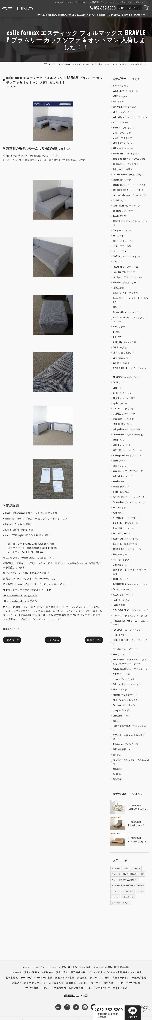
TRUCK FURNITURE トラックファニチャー (130, 641)
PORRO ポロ (118, 512)
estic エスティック (11, 628)
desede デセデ (119, 215)
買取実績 (117, 779)
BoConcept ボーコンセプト (126, 163)
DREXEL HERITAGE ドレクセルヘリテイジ (130, 223)
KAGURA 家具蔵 (120, 347)
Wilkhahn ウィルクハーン (125, 694)
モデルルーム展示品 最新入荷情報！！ (129, 736)
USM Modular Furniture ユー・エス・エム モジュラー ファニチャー (131, 661)
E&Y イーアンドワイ (122, 230)
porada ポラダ (119, 507)
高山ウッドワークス (123, 594)
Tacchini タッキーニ (122, 589)
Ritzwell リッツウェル (123, 528)
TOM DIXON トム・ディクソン (127, 629)
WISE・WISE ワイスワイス (125, 699)
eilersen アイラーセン (123, 240)
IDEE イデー (118, 337)
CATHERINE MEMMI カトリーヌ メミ (129, 190)
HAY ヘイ (117, 307)
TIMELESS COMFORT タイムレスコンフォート (131, 622)
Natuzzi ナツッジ (121, 486)
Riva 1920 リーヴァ (122, 533)
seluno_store (28, 557)
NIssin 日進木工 (121, 491)
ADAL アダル (118, 101)
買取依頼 (117, 768)
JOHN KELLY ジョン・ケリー (125, 342)
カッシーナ (116, 868)
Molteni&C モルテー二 (123, 476)
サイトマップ (120, 987)
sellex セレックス (121, 559)
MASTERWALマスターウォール (127, 450)
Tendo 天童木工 (120, 604)
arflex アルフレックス (123, 127)
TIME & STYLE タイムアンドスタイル (130, 615)
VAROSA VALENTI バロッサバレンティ (130, 668)
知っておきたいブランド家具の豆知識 (131, 761)
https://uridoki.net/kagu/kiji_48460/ (20, 595)
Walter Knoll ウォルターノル (126, 684)
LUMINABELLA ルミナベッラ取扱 (128, 434)
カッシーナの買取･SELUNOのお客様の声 (128, 885)
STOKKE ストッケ (121, 578)
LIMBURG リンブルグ (122, 424)
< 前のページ (12, 639)
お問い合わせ (127, 897)
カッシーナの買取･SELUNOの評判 (125, 879)
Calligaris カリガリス (123, 169)
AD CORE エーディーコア (124, 106)
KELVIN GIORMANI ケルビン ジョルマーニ (131, 370)
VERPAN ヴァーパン (122, 673)
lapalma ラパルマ (121, 403)
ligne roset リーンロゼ (123, 418)
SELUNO (16, 578)
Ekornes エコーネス (122, 245)
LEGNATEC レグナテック (124, 413)
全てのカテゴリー (122, 85)
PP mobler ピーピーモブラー (126, 517)
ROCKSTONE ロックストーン (126, 538)
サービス (115, 891)
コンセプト (135, 868)
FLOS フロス (118, 261)
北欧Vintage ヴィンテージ (125, 744)
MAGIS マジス (119, 439)
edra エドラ (118, 235)
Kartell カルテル (120, 357)
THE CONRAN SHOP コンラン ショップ (130, 610)
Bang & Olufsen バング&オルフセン (129, 158)
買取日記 (117, 774)
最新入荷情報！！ (122, 749)
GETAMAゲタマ (119, 287)
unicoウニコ (118, 654)
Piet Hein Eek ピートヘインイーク (129, 496)
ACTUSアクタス (120, 96)
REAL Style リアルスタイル (125, 523)
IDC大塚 (116, 331)
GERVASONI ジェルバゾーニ (125, 282)
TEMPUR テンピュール (123, 599)
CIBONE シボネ (119, 200)
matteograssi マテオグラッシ (127, 455)
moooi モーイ (119, 481)
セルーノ (115, 897)
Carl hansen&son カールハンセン (128, 174)
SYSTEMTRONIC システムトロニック (130, 584)
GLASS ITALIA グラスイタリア (126, 292)
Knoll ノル (117, 387)
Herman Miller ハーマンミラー (127, 312)
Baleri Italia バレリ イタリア (126, 153)
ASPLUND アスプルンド (124, 143)
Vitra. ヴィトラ (120, 689)
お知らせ (117, 720)
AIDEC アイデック (121, 111)
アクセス (140, 891)
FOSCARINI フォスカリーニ (125, 266)
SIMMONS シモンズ (122, 564)
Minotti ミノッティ (122, 465)
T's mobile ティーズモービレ (126, 649)
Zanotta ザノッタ (121, 715)
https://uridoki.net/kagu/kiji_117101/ (20, 601)
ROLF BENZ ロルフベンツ (125, 543)
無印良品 (117, 754)
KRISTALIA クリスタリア (124, 398)
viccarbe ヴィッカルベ (123, 679)
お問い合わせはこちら (129, 7)
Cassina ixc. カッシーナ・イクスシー (130, 184)
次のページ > (94, 639)
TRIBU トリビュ (120, 634)
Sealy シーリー (120, 554)
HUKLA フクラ (119, 326)
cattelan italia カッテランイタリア (129, 195)
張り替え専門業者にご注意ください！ (130, 727)
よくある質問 (127, 891)
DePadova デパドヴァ (123, 210)
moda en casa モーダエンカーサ (128, 470)
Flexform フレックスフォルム (127, 256)
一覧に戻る (53, 639)
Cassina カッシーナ (122, 179)
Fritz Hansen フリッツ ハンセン (127, 277)
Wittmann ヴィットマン (124, 705)
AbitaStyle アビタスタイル (125, 91)
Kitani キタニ (119, 382)
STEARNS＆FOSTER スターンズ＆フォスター (130, 571)
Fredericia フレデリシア (124, 271)
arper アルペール (121, 122)
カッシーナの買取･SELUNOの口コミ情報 (128, 874)
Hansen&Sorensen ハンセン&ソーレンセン (131, 299)
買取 (126, 868)
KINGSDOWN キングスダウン (126, 377)
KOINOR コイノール (122, 392)
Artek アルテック (122, 132)
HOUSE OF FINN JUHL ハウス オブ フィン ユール (130, 319)
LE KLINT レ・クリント (123, 408)
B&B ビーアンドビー (123, 148)
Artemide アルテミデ (122, 137)
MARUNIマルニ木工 (122, 445)
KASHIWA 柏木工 (121, 362)
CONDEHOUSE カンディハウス (127, 205)
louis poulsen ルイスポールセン (127, 429)
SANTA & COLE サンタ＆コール (127, 548)
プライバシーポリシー (121, 902)
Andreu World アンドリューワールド (130, 117)
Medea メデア (119, 460)
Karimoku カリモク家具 (124, 352)
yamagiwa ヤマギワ (122, 710)
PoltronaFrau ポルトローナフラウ (129, 502)
